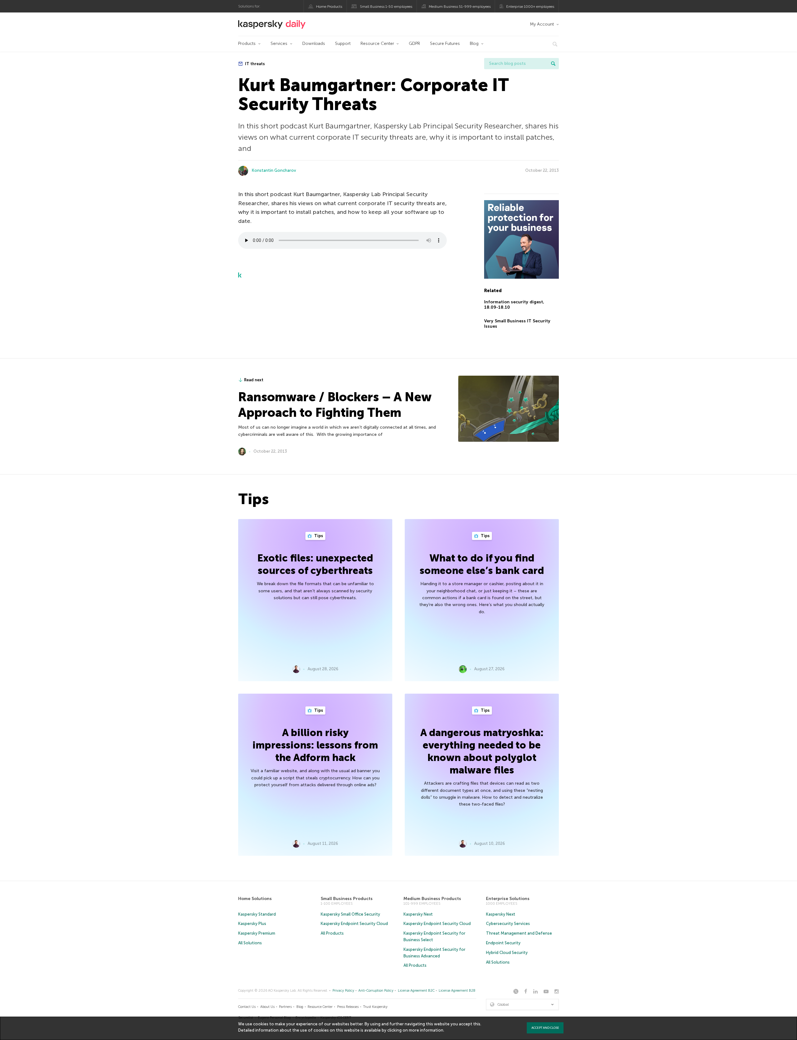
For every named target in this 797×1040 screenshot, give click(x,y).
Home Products (329, 6)
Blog (474, 43)
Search (553, 63)
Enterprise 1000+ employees (530, 6)
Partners (285, 1007)
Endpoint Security (503, 943)
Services (279, 43)
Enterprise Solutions (508, 898)
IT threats (254, 63)
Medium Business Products (432, 898)
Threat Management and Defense (519, 933)
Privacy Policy (343, 991)
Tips (318, 535)
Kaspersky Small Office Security (350, 914)
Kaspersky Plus (252, 923)
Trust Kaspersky (375, 1007)
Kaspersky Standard (257, 914)
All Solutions (250, 943)
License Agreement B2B (457, 991)
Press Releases (348, 1007)
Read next (253, 380)
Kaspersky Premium (256, 933)
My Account (542, 24)
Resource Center (377, 43)
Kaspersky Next (418, 914)
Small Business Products (347, 898)
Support (343, 43)
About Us (267, 1007)
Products (247, 43)
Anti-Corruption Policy (376, 991)
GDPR (414, 43)
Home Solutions (255, 898)
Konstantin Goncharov (274, 170)
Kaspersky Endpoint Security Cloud (354, 923)
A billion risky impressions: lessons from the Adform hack (315, 745)
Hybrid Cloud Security (507, 952)
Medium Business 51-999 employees (460, 6)
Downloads (313, 43)
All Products (332, 933)
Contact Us (247, 1007)
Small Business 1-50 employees (386, 6)
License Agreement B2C (416, 991)
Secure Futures (445, 43)
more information (426, 1030)
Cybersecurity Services (508, 923)
